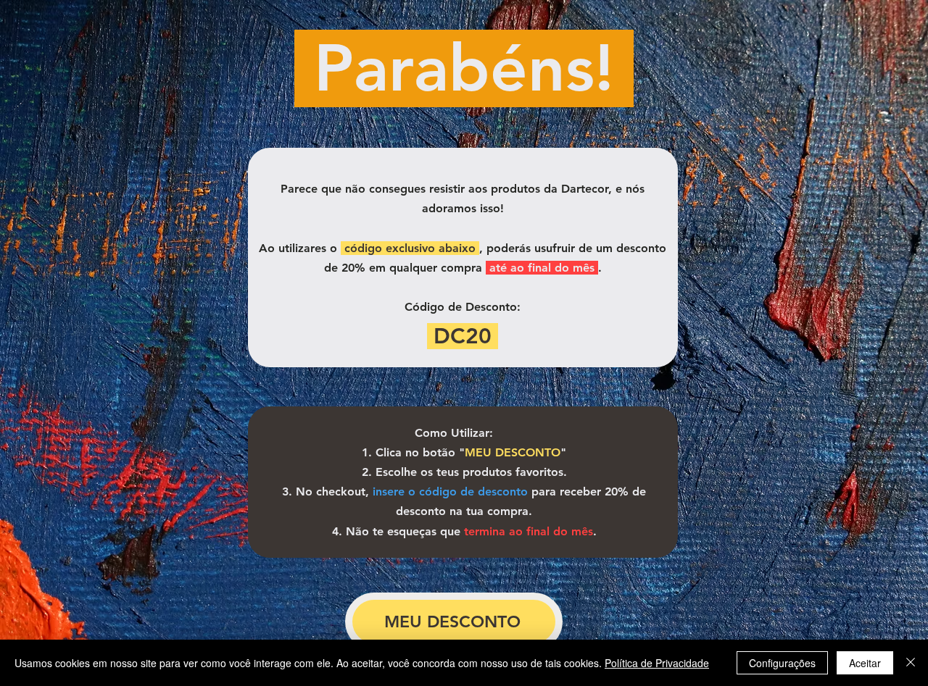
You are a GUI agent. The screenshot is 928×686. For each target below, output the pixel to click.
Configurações (782, 663)
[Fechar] (910, 662)
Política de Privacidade (657, 663)
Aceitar (865, 663)
